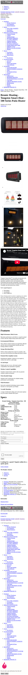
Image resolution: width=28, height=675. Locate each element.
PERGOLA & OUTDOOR (10, 484)
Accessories (7, 491)
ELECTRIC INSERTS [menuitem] (12, 28)
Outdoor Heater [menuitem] (11, 37)
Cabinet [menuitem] (9, 35)
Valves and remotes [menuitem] (11, 63)
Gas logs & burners (8, 490)
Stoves (5, 487)
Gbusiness (22, 12)
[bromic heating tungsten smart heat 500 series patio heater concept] (13, 246)
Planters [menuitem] (9, 49)
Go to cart (3, 18)
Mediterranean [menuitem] (10, 83)
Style (2, 287)
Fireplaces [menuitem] (6, 21)
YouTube (3, 13)
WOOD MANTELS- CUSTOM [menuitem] (15, 78)
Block (2, 673)
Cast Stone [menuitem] (9, 80)
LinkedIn (17, 12)
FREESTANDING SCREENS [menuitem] (14, 69)
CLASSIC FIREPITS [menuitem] (12, 39)
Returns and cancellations (7, 504)
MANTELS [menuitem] (7, 74)
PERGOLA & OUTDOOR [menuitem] (10, 32)
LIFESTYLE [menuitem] (10, 76)
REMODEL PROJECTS (10, 494)
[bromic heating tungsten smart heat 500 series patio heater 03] (13, 207)
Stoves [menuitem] (5, 51)
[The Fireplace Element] (12, 509)
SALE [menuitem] (5, 56)
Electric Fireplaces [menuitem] (11, 23)
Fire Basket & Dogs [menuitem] (12, 71)
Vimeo (7, 13)
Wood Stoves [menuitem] (10, 55)
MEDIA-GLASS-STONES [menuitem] (14, 48)
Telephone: (3, 442)
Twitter (12, 12)
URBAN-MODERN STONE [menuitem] (14, 81)
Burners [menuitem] (9, 62)
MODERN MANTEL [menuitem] (12, 77)
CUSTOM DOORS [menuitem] (12, 67)
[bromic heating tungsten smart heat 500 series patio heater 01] (13, 167)
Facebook (3, 12)
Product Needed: (5, 443)
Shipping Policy (4, 501)
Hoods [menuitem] (8, 84)
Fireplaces (6, 481)
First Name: (3, 437)
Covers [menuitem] (8, 73)
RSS (10, 13)
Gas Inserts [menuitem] (9, 30)
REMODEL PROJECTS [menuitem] (10, 87)
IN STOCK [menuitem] (10, 57)
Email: (2, 440)
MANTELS (7, 493)
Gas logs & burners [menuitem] (8, 59)
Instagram (8, 12)
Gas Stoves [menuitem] (9, 52)
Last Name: (3, 438)
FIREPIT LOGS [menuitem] (11, 46)
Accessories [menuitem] (7, 66)
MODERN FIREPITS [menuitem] (12, 38)
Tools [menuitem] (8, 70)
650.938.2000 (4, 513)
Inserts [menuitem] (5, 27)
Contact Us (3, 516)
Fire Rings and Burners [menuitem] (12, 44)
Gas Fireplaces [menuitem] (10, 24)
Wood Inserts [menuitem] (10, 31)
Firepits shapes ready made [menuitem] (13, 45)
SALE (5, 488)
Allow (6, 673)
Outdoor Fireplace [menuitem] (11, 41)
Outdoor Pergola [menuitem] (11, 34)
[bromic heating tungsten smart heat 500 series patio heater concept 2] (13, 226)
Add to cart (3, 106)
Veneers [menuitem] (9, 85)
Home (2, 90)
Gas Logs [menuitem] (9, 60)
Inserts (5, 483)
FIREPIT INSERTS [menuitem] (12, 42)
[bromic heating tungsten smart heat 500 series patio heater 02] (13, 187)
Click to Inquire (4, 466)
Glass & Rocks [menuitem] (10, 64)
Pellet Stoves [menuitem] (10, 53)
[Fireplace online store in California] (12, 3)
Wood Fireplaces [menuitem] (11, 25)
